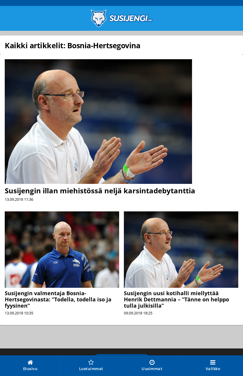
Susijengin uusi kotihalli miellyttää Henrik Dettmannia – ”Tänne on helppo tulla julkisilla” (176, 299)
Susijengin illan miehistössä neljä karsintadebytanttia (100, 190)
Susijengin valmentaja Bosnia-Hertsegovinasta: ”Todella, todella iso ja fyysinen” (58, 299)
